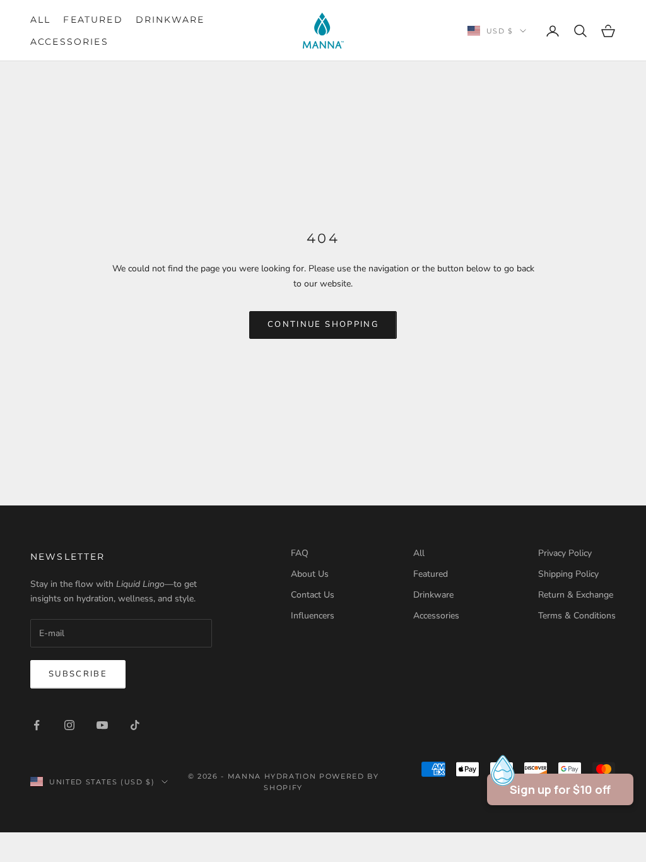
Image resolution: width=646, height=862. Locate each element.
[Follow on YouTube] (102, 725)
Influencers (312, 616)
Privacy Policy (565, 553)
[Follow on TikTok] (135, 725)
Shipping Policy (568, 574)
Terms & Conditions (577, 616)
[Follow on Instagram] (69, 725)
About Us (310, 574)
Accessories (69, 41)
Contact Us (312, 595)
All (40, 19)
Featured (92, 19)
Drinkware (170, 19)
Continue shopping (323, 324)
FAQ (299, 553)
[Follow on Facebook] (36, 725)
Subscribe (78, 674)
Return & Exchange (575, 595)
